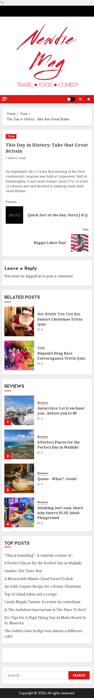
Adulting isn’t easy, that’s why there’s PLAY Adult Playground (60, 512)
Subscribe (88, 99)
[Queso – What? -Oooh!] (19, 478)
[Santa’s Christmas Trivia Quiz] (19, 321)
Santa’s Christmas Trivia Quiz (59, 321)
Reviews (42, 403)
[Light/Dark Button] (71, 99)
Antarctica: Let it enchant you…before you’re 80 (60, 410)
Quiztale (50, 314)
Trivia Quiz (73, 314)
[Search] (80, 99)
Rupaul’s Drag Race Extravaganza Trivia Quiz (61, 355)
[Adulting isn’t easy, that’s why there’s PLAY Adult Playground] (19, 512)
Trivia (11, 136)
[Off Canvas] (4, 99)
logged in (33, 276)
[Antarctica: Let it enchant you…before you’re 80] (19, 410)
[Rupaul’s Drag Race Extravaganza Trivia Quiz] (19, 355)
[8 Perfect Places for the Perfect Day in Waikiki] (19, 444)
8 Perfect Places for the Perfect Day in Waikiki (58, 444)
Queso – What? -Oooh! (57, 478)
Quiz (40, 314)
